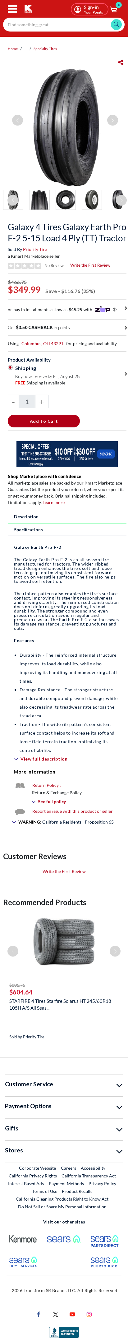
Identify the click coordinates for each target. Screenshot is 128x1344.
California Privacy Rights (33, 1175)
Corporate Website (38, 1168)
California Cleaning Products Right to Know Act (62, 1199)
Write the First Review (90, 265)
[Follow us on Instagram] (89, 1313)
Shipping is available (40, 382)
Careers (69, 1168)
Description (26, 516)
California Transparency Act (89, 1175)
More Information (34, 771)
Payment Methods (66, 1183)
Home (13, 48)
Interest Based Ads (26, 1183)
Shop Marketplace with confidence (44, 476)
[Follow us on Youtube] (72, 1313)
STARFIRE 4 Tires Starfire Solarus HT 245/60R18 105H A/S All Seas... (60, 1004)
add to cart (44, 421)
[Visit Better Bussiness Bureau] (64, 1331)
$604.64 (21, 992)
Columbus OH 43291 (42, 343)
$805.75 (17, 985)
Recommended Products (44, 902)
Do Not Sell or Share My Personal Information (62, 1206)
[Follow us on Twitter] (55, 1313)
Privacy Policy (102, 1183)
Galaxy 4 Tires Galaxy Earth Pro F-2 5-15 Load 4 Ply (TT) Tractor (67, 232)
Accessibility (93, 1168)
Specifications (28, 529)
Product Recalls (77, 1191)
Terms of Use (44, 1191)
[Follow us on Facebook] (39, 1313)
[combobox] (64, 25)
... (25, 48)
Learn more (54, 502)
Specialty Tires (45, 48)
